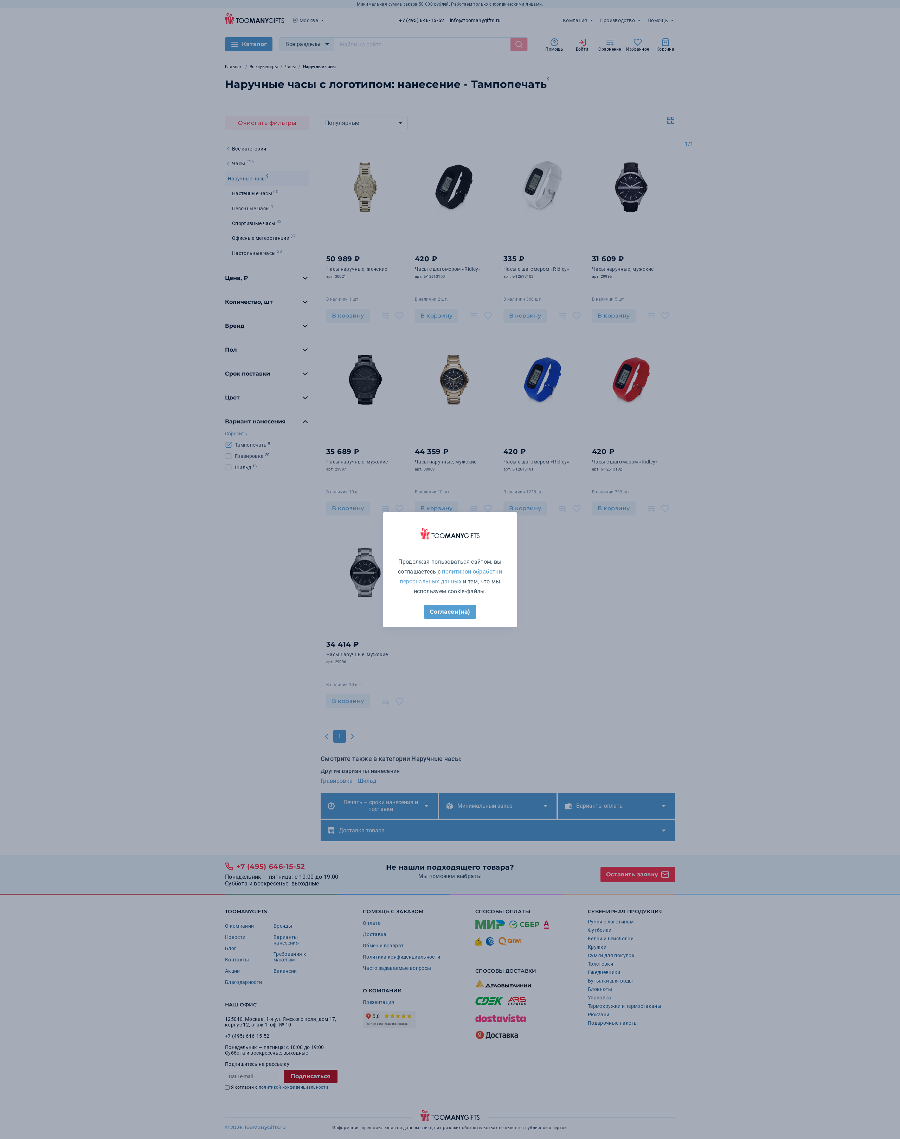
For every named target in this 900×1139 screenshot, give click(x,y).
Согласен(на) (450, 611)
